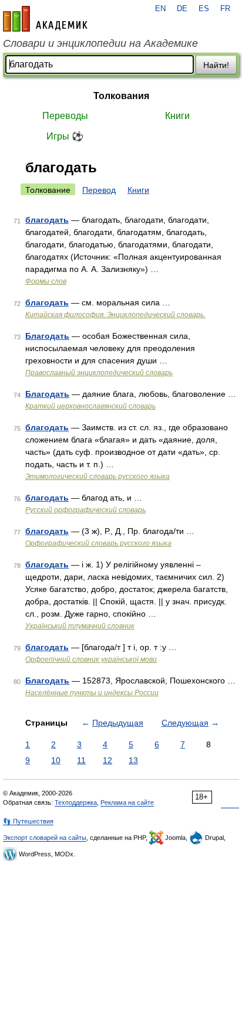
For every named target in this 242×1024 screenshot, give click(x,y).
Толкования (121, 96)
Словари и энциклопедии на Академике (100, 43)
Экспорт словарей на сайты (44, 837)
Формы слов (45, 281)
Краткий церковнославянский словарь (90, 406)
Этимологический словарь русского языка (97, 476)
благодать (47, 219)
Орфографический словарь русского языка (98, 543)
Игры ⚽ (64, 136)
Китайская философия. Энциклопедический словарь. (115, 315)
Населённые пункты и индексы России (92, 693)
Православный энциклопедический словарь (99, 373)
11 (81, 760)
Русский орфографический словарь (85, 510)
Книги (177, 116)
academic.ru (45, 19)
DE (182, 9)
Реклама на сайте (127, 802)
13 (133, 760)
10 (55, 760)
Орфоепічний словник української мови (91, 659)
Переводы (65, 116)
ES (204, 9)
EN (160, 9)
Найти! (216, 65)
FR (225, 9)
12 (107, 760)
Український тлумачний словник (80, 626)
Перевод (99, 190)
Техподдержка (76, 802)
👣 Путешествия (28, 821)
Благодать (47, 336)
